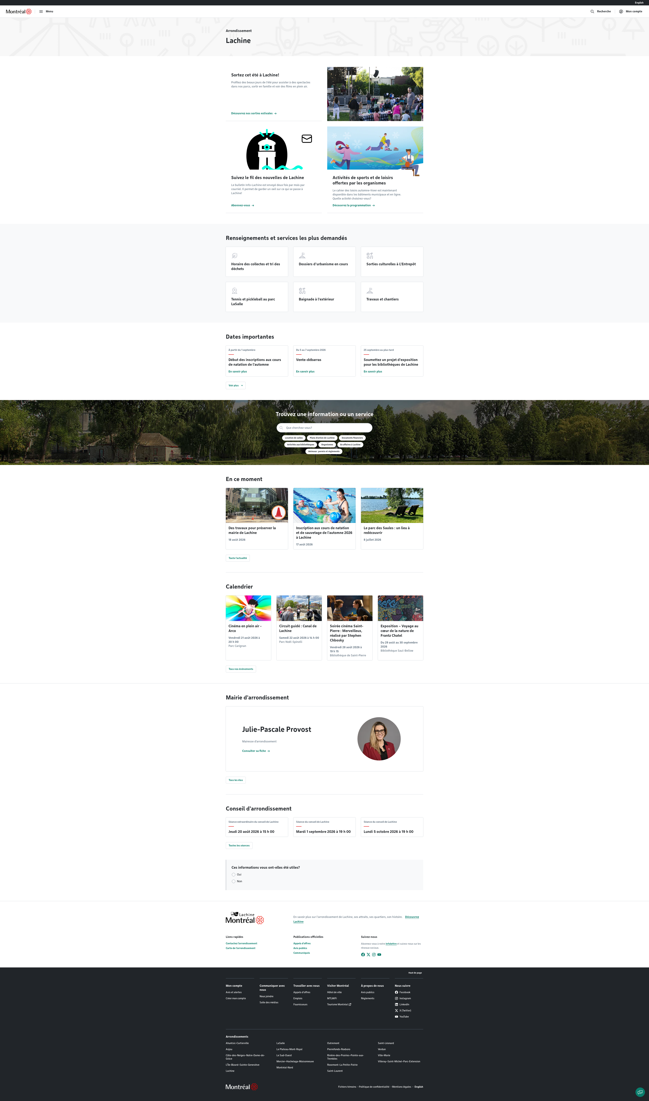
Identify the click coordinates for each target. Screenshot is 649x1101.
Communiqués (301, 953)
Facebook (405, 992)
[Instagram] (374, 955)
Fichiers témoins (347, 1086)
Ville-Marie (384, 1055)
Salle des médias (269, 1002)
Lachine (230, 1071)
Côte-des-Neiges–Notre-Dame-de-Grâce (245, 1057)
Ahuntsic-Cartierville (237, 1043)
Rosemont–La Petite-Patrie (342, 1064)
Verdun (382, 1049)
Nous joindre (266, 996)
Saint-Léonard (386, 1043)
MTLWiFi (332, 998)
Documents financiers (352, 438)
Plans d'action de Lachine (322, 438)
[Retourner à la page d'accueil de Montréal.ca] (18, 11)
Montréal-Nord (285, 1067)
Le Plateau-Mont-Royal (289, 1049)
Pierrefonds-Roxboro (338, 1049)
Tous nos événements (241, 669)
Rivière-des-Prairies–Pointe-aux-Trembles (345, 1057)
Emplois (297, 998)
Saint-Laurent (335, 1071)
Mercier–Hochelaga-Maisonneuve (295, 1061)
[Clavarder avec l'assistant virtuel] (640, 1092)
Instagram (405, 998)
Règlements (367, 998)
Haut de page (415, 972)
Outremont (333, 1043)
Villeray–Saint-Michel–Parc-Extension (399, 1061)
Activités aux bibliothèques (300, 444)
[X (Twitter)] (368, 955)
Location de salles (294, 438)
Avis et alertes (234, 992)
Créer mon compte (236, 998)
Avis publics (300, 948)
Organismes (327, 444)
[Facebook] (363, 955)
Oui (239, 874)
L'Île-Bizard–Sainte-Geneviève (242, 1064)
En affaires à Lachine (350, 444)
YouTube (404, 1016)
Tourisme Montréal (337, 1004)
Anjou (229, 1049)
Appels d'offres (302, 943)
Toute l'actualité (238, 558)
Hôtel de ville (334, 992)
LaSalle (281, 1043)
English (639, 2)
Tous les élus (236, 780)
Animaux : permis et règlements (324, 451)
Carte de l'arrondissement (240, 948)
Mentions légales (401, 1086)
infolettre (391, 943)
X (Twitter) (405, 1010)
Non (239, 881)
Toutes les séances (239, 845)
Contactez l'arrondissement (241, 943)
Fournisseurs (300, 1004)
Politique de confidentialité (374, 1086)
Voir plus (234, 385)
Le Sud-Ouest (284, 1055)
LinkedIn (404, 1004)
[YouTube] (379, 955)
